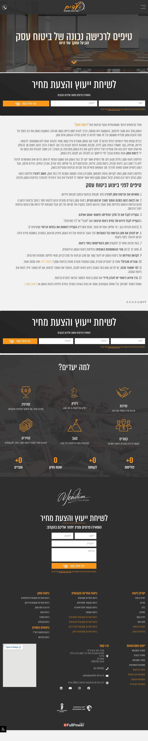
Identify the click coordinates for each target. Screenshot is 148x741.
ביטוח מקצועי (91, 612)
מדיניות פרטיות (139, 631)
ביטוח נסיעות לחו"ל (41, 632)
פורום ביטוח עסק (42, 607)
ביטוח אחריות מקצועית (87, 598)
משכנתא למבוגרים (137, 684)
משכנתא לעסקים (138, 679)
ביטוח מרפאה (43, 637)
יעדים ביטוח (140, 598)
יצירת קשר (140, 617)
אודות (142, 603)
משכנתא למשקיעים (137, 665)
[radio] (127, 302)
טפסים (142, 612)
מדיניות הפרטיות (114, 109)
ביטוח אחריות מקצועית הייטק (84, 631)
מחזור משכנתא (139, 660)
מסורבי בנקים (139, 655)
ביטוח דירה (46, 261)
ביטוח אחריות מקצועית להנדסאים (83, 622)
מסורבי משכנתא (138, 650)
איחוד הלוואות (139, 670)
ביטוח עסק (44, 612)
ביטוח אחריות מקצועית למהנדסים (83, 617)
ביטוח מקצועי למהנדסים (87, 603)
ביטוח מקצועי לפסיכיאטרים (85, 607)
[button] (3, 729)
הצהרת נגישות (139, 627)
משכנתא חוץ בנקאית (136, 674)
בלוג (143, 607)
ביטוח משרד (31, 284)
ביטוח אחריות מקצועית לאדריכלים (83, 627)
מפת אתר (141, 622)
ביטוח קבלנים (43, 622)
